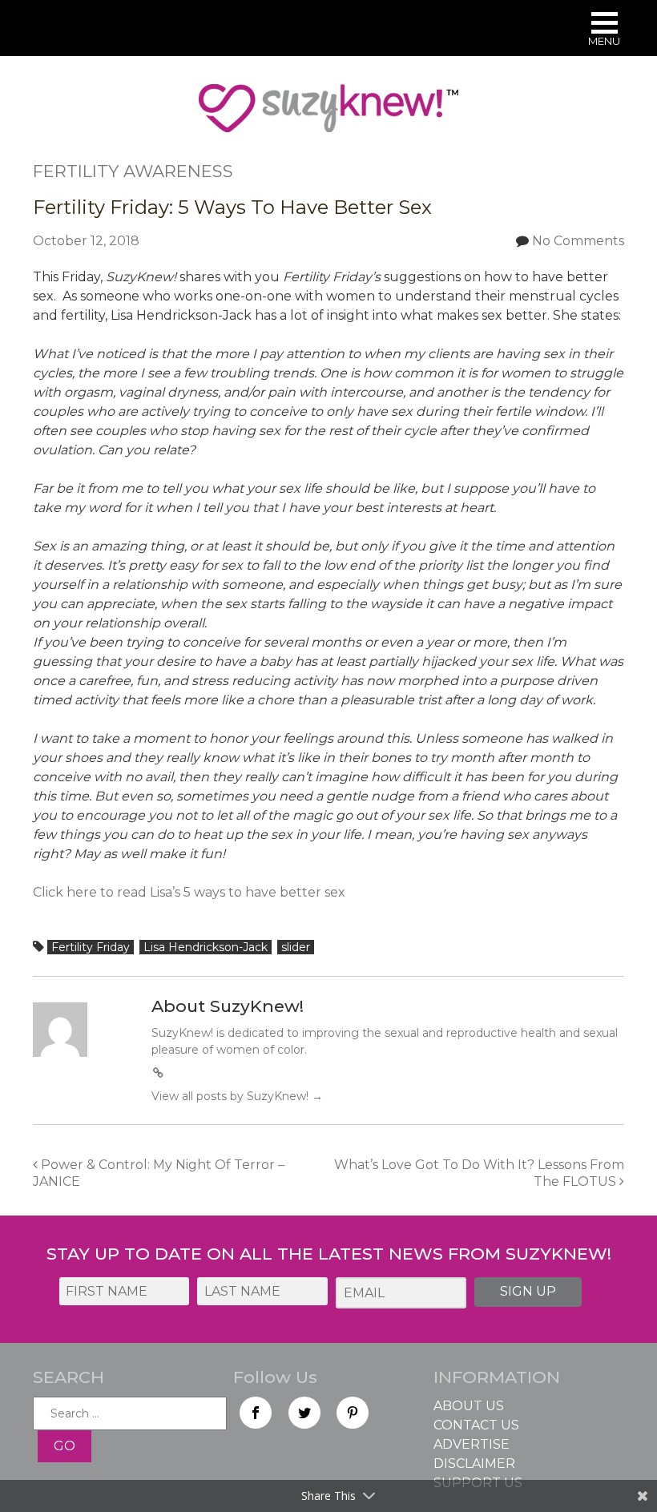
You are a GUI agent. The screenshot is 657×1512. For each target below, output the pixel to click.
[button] (604, 31)
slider (295, 947)
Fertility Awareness (133, 171)
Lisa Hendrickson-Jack (205, 947)
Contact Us (476, 1425)
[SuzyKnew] (328, 115)
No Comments (578, 240)
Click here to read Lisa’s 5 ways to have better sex (189, 892)
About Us (468, 1405)
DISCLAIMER (474, 1463)
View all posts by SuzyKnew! (237, 1096)
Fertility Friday (90, 947)
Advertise (471, 1444)
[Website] (158, 1073)
